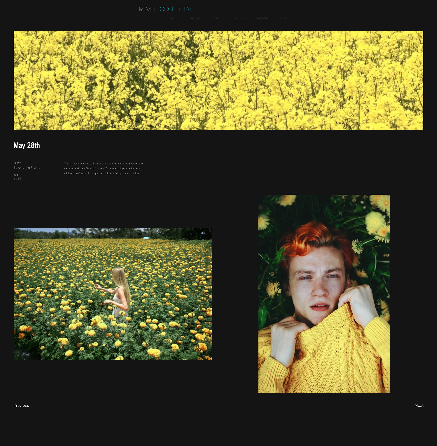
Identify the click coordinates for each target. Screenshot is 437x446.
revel (148, 9)
